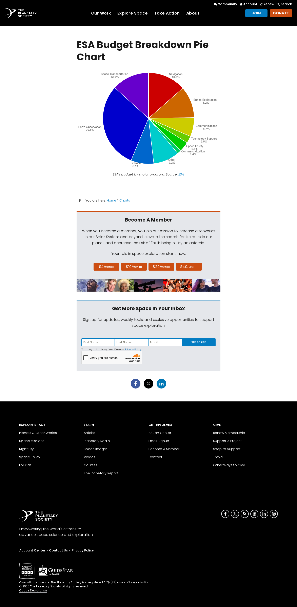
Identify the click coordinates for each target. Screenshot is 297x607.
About (193, 13)
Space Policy (29, 457)
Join (256, 13)
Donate (281, 13)
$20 (161, 266)
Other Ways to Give (229, 465)
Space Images (96, 449)
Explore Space (132, 13)
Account (250, 4)
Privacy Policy (133, 349)
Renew (268, 4)
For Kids (25, 465)
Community (227, 4)
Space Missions (31, 441)
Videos (89, 457)
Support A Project (227, 441)
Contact (155, 457)
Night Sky (26, 449)
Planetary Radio (97, 441)
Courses (90, 465)
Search (286, 4)
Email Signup (158, 441)
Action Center (159, 433)
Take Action (167, 13)
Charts (124, 200)
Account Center (32, 550)
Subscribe (198, 342)
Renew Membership (229, 433)
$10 (134, 266)
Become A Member (163, 449)
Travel (218, 457)
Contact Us (58, 550)
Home (111, 200)
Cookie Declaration (33, 590)
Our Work (101, 13)
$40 (189, 266)
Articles (90, 433)
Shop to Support (226, 449)
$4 (106, 266)
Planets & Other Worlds (38, 433)
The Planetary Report (101, 473)
